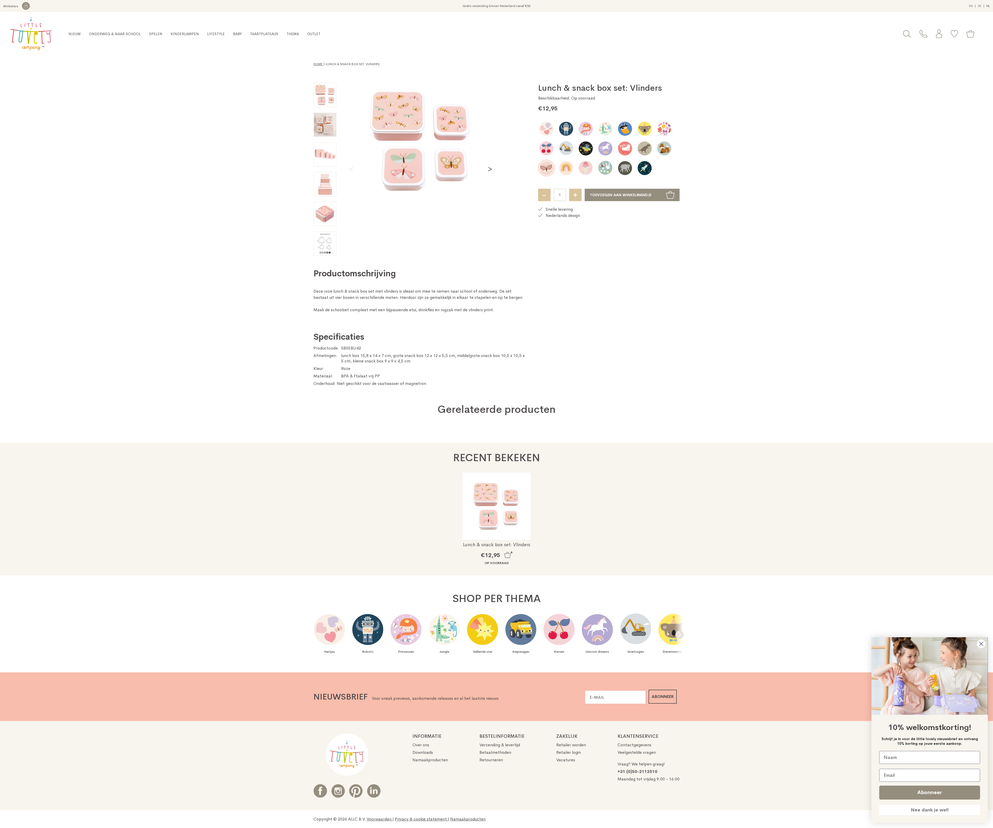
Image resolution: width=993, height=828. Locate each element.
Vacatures (565, 760)
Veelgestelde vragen (637, 752)
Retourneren (491, 760)
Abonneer (929, 792)
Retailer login (568, 752)
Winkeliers (11, 6)
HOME (318, 64)
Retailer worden (571, 745)
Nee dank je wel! (930, 810)
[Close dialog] (981, 643)
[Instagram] (338, 791)
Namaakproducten (430, 760)
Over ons (420, 745)
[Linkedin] (374, 791)
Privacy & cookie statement (421, 819)
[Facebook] (320, 791)
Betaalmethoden (495, 752)
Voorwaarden (380, 819)
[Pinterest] (356, 791)
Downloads (422, 752)
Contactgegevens (634, 745)
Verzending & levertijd (499, 745)
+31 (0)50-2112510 (637, 771)
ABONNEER (663, 696)
